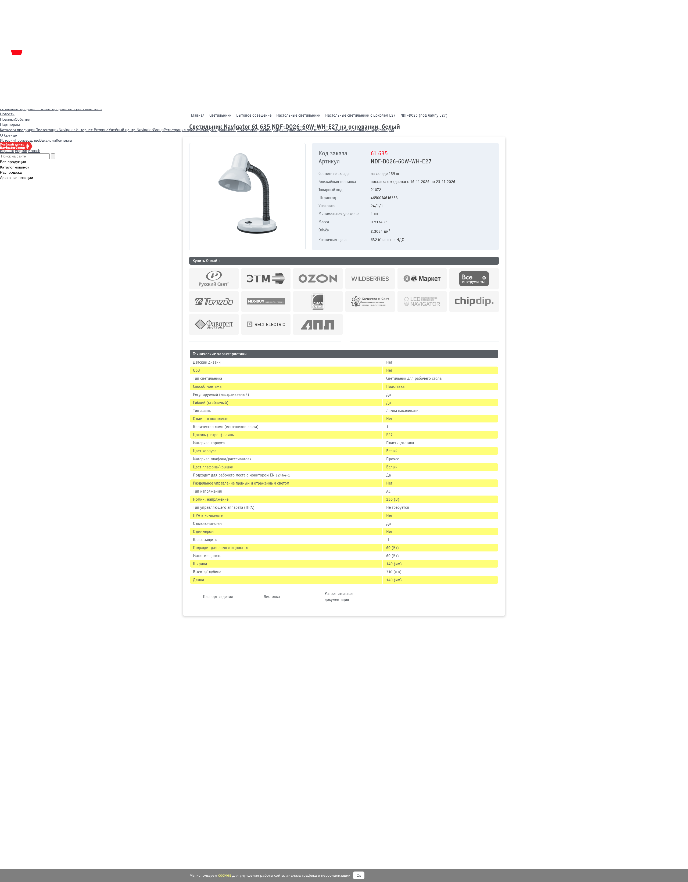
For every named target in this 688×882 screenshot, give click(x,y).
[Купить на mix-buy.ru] (266, 301)
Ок (359, 875)
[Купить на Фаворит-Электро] (214, 324)
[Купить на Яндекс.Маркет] (422, 278)
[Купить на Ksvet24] (370, 301)
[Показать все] (345, 342)
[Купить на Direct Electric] (266, 324)
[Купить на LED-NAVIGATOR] (422, 301)
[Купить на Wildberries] (370, 278)
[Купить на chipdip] (474, 301)
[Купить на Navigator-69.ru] (318, 324)
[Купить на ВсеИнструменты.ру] (474, 278)
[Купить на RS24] (214, 278)
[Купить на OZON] (318, 278)
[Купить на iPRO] (266, 278)
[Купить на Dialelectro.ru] (318, 301)
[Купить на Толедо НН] (214, 301)
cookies (224, 875)
